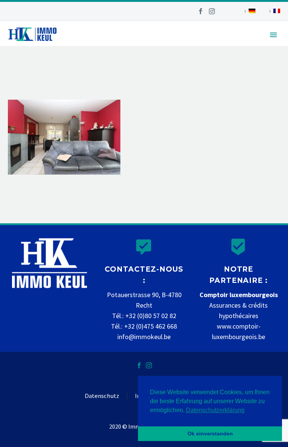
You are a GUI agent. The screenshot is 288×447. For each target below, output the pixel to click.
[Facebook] (200, 11)
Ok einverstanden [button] (210, 434)
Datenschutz (102, 396)
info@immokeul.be (144, 336)
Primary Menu (273, 34)
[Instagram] (212, 11)
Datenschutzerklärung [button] (215, 410)
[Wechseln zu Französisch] (273, 11)
